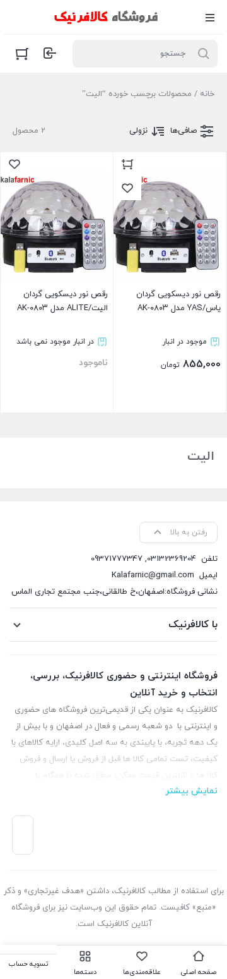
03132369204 (171, 559)
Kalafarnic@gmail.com (153, 575)
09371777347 (117, 559)
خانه (207, 94)
